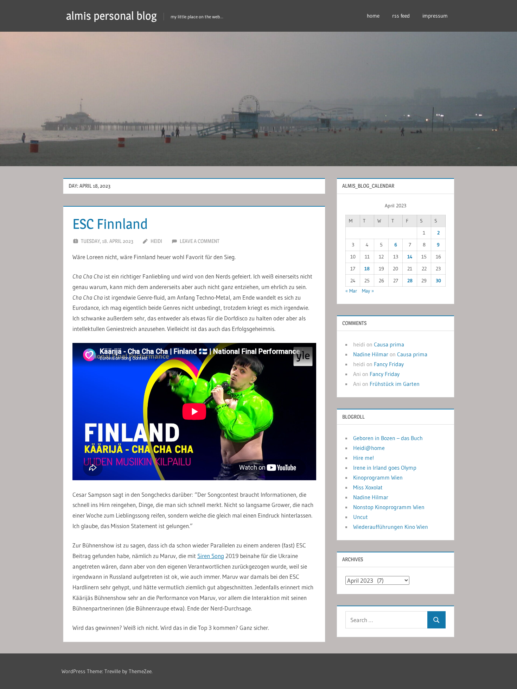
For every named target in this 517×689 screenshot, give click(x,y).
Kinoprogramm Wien (378, 477)
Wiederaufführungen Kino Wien (390, 526)
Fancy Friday (389, 364)
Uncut (360, 516)
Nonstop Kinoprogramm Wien (389, 507)
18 (367, 268)
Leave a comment (199, 241)
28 (410, 280)
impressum (435, 15)
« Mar (351, 291)
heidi (156, 241)
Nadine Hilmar (370, 354)
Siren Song (210, 555)
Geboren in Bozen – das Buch (388, 437)
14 (410, 256)
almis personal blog (111, 16)
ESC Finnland (110, 223)
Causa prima (389, 344)
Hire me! (363, 457)
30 (438, 280)
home (373, 15)
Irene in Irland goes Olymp (384, 467)
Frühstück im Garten (395, 383)
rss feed (401, 15)
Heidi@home (369, 447)
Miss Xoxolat (368, 487)
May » (368, 291)
